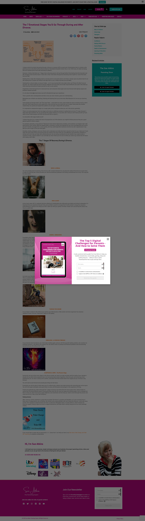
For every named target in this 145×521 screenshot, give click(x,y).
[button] (108, 239)
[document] (72, 260)
